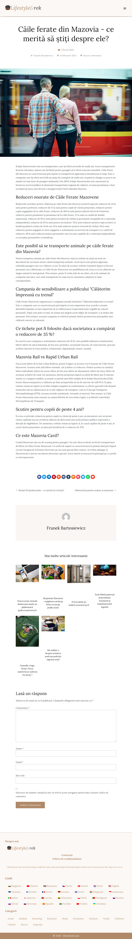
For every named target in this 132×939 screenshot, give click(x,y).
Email (19, 762)
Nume (19, 748)
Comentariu (23, 708)
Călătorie (67, 50)
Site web (20, 775)
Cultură (11, 924)
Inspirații (37, 924)
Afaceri (24, 924)
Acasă (11, 918)
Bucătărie (52, 918)
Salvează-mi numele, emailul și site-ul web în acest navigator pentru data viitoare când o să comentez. (62, 794)
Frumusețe (78, 918)
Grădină (23, 918)
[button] (125, 8)
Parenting (37, 918)
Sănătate (93, 918)
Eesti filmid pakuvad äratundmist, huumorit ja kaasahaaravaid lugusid (104, 600)
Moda (65, 918)
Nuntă (106, 918)
